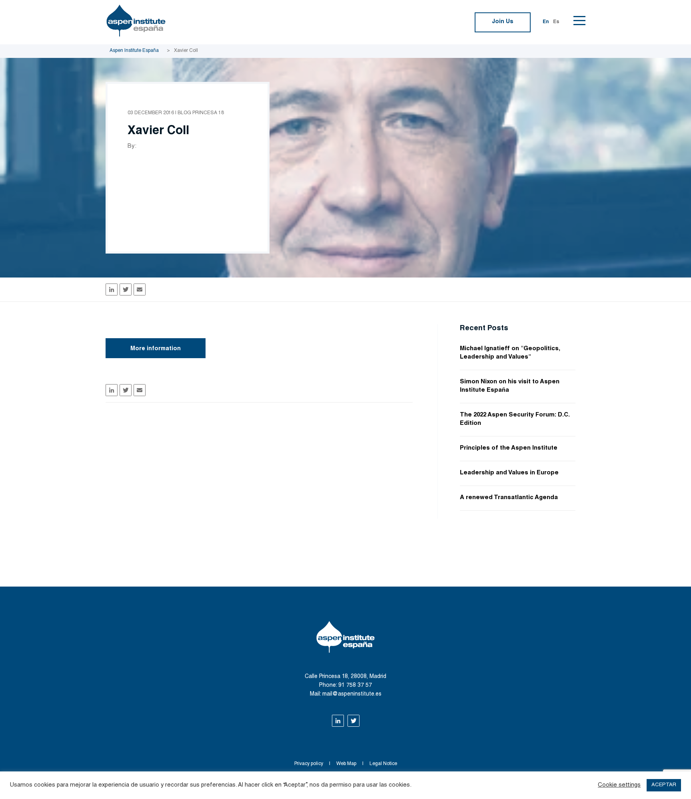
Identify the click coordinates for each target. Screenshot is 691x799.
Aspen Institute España (134, 50)
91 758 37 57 (355, 685)
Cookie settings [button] (619, 785)
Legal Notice (383, 763)
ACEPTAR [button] (663, 785)
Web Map (346, 763)
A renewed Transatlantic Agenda (509, 498)
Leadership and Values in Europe (509, 473)
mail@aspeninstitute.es (351, 694)
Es (556, 22)
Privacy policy (308, 763)
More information (155, 349)
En (546, 22)
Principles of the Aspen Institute (508, 448)
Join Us (502, 22)
